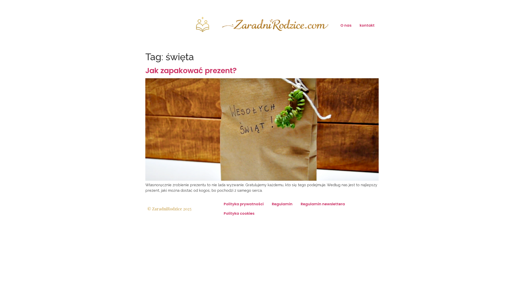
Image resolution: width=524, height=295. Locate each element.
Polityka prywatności (244, 203)
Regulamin (282, 203)
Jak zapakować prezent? (191, 70)
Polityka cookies (239, 213)
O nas (345, 25)
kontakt (367, 25)
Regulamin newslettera (323, 203)
